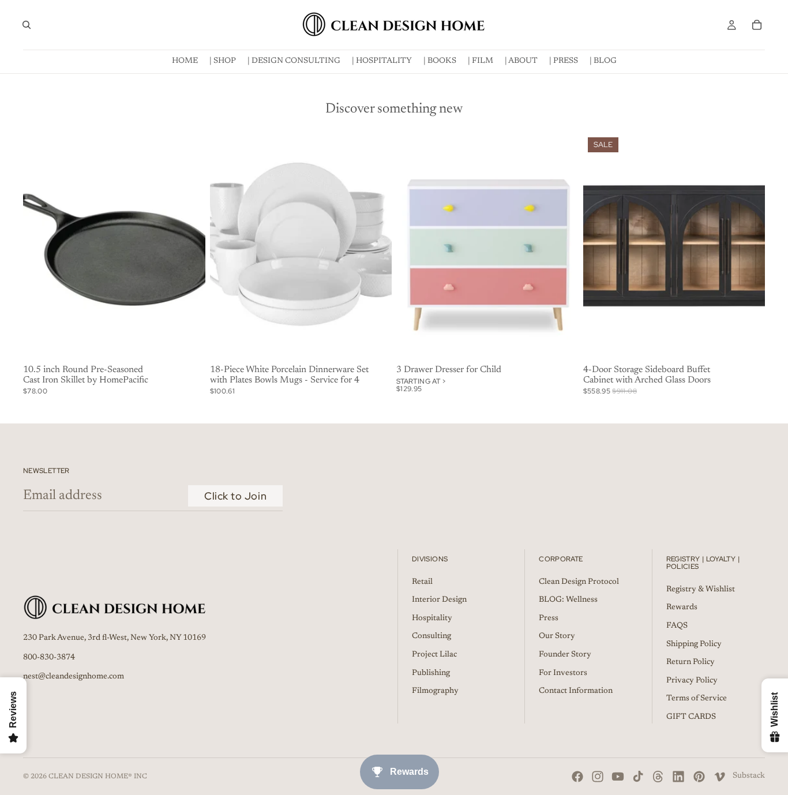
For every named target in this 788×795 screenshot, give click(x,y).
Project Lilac (434, 654)
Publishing (431, 673)
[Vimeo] (719, 776)
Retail (422, 582)
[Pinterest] (699, 776)
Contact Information (576, 691)
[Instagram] (598, 776)
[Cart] (757, 25)
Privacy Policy (692, 680)
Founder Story (565, 654)
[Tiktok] (638, 776)
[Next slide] (374, 247)
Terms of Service (696, 699)
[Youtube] (618, 776)
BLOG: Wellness (568, 600)
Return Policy (690, 662)
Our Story (557, 636)
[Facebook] (577, 776)
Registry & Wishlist (700, 589)
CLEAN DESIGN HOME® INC (97, 776)
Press (548, 618)
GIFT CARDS (691, 716)
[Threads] (658, 776)
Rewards (681, 607)
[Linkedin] (678, 776)
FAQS (677, 625)
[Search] (26, 25)
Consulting (431, 636)
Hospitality (432, 618)
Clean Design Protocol (579, 582)
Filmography (435, 691)
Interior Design (439, 600)
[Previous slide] (227, 247)
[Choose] (560, 342)
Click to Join (235, 495)
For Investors (563, 673)
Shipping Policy (694, 644)
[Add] (187, 342)
